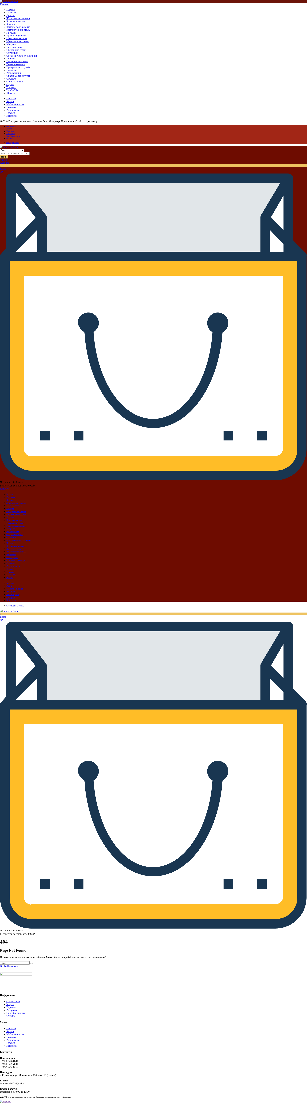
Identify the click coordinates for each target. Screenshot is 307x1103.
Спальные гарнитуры (18, 75)
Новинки (11, 107)
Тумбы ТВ (12, 90)
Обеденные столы (16, 50)
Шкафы (10, 93)
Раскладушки (13, 73)
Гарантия (10, 131)
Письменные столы (17, 61)
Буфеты (10, 9)
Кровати (11, 32)
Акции (10, 101)
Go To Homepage (9, 966)
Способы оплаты (13, 136)
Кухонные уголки (16, 35)
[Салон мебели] (9, 1)
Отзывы (9, 138)
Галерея (10, 113)
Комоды (10, 24)
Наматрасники (14, 47)
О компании (11, 126)
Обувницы (12, 52)
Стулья (10, 84)
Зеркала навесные (16, 21)
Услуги (9, 129)
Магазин (11, 98)
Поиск (4, 157)
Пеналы (10, 58)
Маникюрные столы (17, 41)
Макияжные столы (16, 38)
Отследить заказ (12, 143)
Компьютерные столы (18, 29)
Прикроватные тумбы (18, 67)
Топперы (11, 87)
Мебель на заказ (15, 104)
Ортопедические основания (21, 55)
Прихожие (12, 70)
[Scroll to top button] (300, 1096)
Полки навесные (15, 64)
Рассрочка (10, 133)
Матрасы (11, 44)
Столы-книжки (14, 81)
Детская (10, 15)
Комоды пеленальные (18, 27)
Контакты (11, 115)
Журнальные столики (18, 18)
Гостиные (11, 12)
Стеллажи (11, 78)
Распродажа (12, 110)
